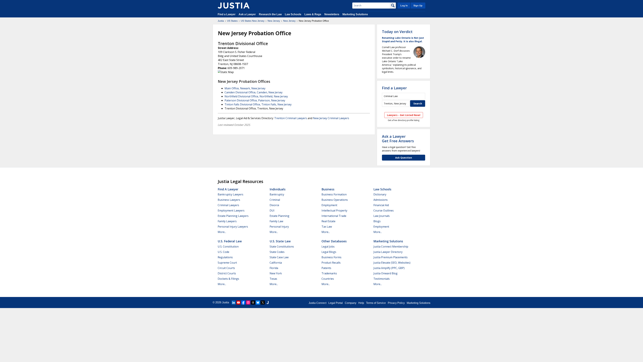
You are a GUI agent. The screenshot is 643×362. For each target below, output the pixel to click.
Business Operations (335, 200)
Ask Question (403, 157)
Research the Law (270, 14)
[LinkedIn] (234, 302)
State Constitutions (282, 246)
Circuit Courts (226, 268)
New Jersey (274, 20)
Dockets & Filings (228, 279)
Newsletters (331, 14)
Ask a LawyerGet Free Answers (398, 138)
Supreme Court (227, 262)
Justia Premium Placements (390, 257)
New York (276, 273)
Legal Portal (335, 302)
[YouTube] (238, 302)
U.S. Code (223, 252)
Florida (274, 268)
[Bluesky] (258, 302)
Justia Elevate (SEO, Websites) (391, 262)
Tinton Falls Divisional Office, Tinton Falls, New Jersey (258, 104)
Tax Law (327, 226)
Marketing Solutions (355, 14)
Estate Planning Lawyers (233, 216)
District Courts (227, 273)
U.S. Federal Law (230, 241)
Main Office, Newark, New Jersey (245, 88)
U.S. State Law (280, 241)
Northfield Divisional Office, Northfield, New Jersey (256, 96)
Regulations (225, 257)
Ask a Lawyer (247, 14)
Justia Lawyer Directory (388, 252)
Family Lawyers (227, 221)
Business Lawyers (229, 200)
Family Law (276, 221)
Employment (329, 205)
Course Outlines (383, 210)
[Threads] (253, 302)
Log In (404, 5)
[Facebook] (243, 302)
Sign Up (417, 5)
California (276, 262)
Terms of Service (376, 302)
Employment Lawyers (231, 210)
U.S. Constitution (228, 246)
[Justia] (233, 6)
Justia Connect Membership (390, 246)
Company (350, 302)
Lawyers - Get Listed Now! (403, 115)
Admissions (380, 200)
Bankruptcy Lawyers (230, 194)
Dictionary (379, 194)
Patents (326, 268)
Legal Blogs (329, 252)
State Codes (277, 252)
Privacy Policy (396, 302)
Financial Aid (381, 205)
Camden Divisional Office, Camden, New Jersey (253, 92)
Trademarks (329, 273)
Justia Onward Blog (385, 273)
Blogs (377, 221)
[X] (263, 302)
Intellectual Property (334, 210)
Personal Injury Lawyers (233, 226)
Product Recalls (331, 262)
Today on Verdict (397, 31)
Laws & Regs (312, 14)
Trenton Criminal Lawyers (290, 118)
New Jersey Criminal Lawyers (331, 118)
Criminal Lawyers (228, 205)
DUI (272, 210)
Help (361, 302)
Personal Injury (279, 226)
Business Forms (331, 257)
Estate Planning (279, 216)
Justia (221, 20)
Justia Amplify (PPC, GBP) (389, 268)
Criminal (275, 200)
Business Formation (334, 194)
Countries (328, 279)
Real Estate (328, 221)
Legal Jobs (328, 246)
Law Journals (381, 216)
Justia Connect (317, 302)
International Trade (334, 216)
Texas (273, 279)
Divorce (274, 205)
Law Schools (293, 14)
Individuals (277, 189)
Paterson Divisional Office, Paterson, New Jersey (255, 100)
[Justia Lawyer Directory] (268, 302)
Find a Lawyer (226, 14)
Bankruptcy (277, 194)
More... (222, 232)
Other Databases (334, 241)
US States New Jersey (252, 20)
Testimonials (381, 279)
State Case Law (279, 257)
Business (328, 189)
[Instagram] (248, 302)
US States (232, 20)
